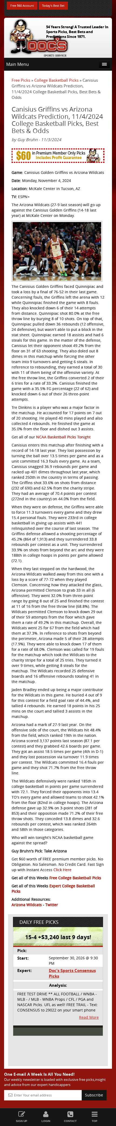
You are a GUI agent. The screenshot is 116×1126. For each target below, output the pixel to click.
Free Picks (21, 80)
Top (94, 1121)
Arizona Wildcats (27, 904)
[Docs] (39, 36)
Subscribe (94, 1095)
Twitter (51, 904)
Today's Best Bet (53, 5)
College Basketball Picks (56, 80)
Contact (70, 1121)
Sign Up (21, 1121)
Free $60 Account (22, 5)
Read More (89, 1017)
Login (46, 1121)
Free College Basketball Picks (75, 877)
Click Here (62, 869)
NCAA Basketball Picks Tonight (63, 436)
